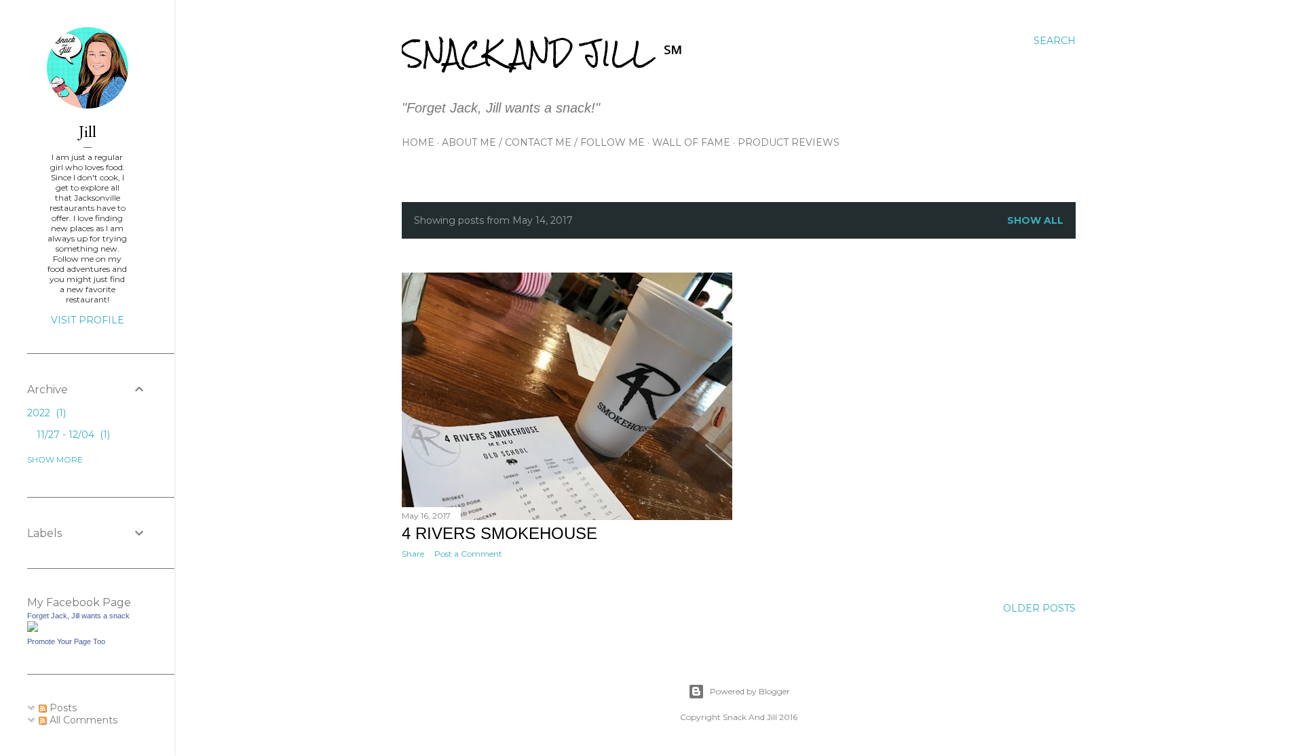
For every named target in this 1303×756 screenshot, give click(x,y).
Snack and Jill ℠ (542, 53)
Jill (87, 131)
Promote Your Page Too (66, 641)
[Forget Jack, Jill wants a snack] (32, 628)
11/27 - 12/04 (72, 435)
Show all (1035, 220)
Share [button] (413, 554)
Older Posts (1039, 608)
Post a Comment (468, 554)
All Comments (82, 720)
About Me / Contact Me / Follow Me (543, 142)
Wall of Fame (691, 142)
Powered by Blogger (750, 691)
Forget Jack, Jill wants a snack (78, 616)
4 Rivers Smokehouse (499, 533)
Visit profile (87, 320)
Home (418, 142)
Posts (62, 708)
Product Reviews (788, 142)
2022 (45, 413)
